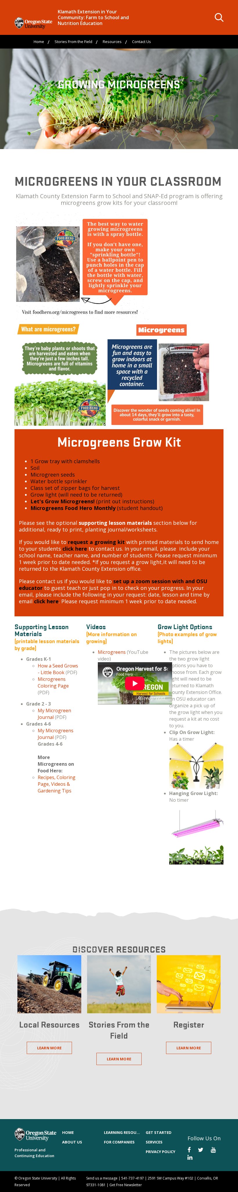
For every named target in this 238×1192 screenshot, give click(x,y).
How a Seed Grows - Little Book (58, 669)
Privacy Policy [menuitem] (160, 1151)
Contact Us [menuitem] (141, 41)
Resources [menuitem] (112, 41)
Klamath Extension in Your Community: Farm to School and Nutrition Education (93, 17)
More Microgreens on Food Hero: (56, 764)
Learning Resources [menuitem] (122, 1132)
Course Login (166, 16)
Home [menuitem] (39, 41)
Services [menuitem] (154, 1142)
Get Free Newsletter (125, 1184)
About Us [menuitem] (72, 1142)
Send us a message (102, 1178)
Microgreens (112, 652)
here (74, 548)
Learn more (188, 1047)
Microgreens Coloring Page (53, 682)
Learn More (49, 1047)
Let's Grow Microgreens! (62, 501)
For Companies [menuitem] (119, 1142)
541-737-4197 (132, 1178)
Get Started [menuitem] (159, 1132)
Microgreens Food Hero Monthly (73, 507)
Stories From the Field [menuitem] (73, 41)
